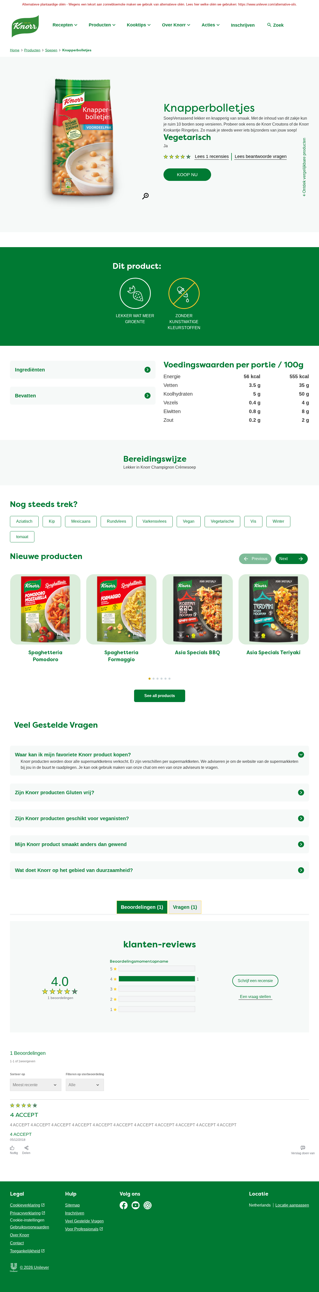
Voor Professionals (81, 1229)
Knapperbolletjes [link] (76, 50)
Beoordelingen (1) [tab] (142, 907)
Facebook (124, 1205)
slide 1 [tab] (150, 679)
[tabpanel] (159, 1039)
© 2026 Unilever (34, 1267)
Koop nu (187, 174)
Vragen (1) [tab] (185, 907)
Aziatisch (24, 521)
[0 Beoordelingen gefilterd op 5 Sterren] (157, 968)
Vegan (188, 521)
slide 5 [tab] (165, 679)
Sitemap (72, 1205)
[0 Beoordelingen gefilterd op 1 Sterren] (157, 1009)
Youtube (136, 1205)
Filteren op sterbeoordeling (85, 1074)
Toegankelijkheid (25, 1251)
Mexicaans (80, 521)
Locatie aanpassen (292, 1205)
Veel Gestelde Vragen (84, 1221)
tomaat (22, 537)
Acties (208, 24)
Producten (100, 24)
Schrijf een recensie (255, 981)
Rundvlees (116, 521)
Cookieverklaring (25, 1205)
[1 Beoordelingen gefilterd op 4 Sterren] (157, 979)
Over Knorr (174, 24)
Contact (17, 1243)
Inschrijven (243, 25)
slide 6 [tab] (169, 679)
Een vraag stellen (255, 997)
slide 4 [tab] (161, 679)
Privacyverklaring (25, 1213)
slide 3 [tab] (158, 679)
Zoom (146, 196)
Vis (253, 521)
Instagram (148, 1205)
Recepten (63, 24)
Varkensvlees (154, 521)
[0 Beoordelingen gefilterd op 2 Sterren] (157, 999)
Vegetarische (222, 521)
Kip (52, 521)
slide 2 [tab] (154, 679)
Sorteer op (17, 1074)
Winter (278, 521)
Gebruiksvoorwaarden (29, 1227)
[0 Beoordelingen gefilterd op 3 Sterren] (157, 989)
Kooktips (136, 24)
